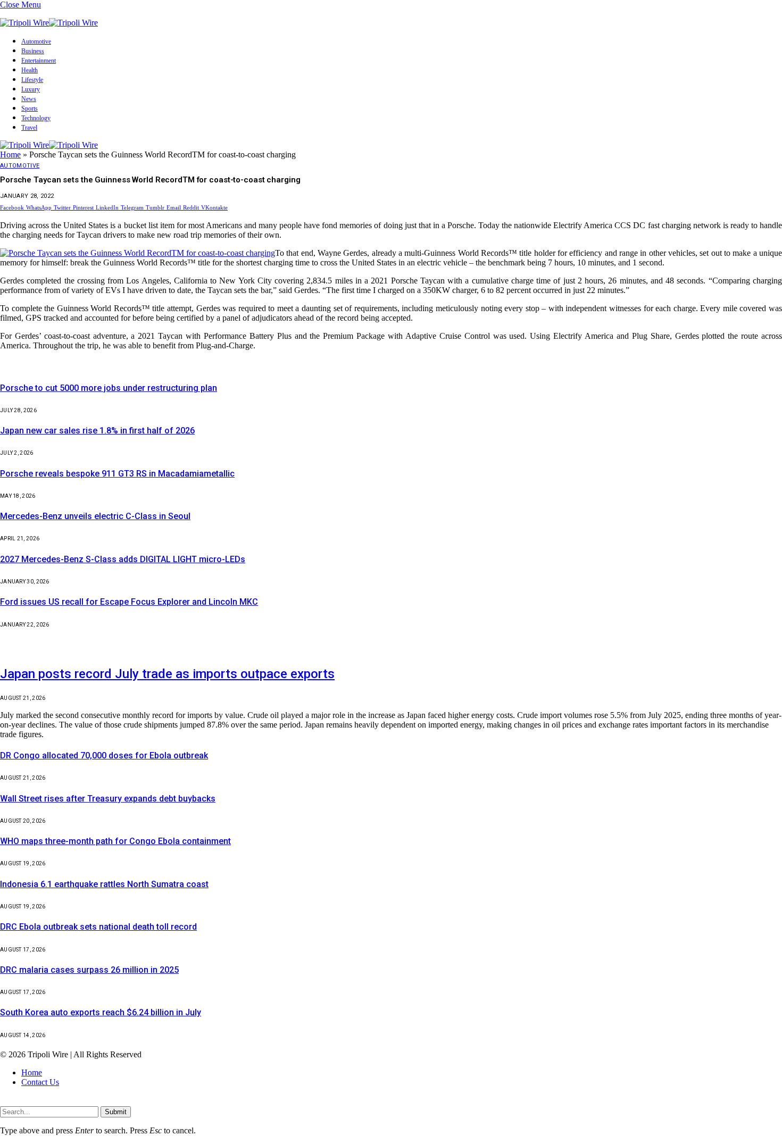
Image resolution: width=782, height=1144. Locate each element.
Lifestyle (32, 79)
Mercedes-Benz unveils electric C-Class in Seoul (95, 516)
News (28, 99)
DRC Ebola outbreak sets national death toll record (98, 927)
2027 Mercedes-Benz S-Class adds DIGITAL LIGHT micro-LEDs (122, 559)
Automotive (36, 41)
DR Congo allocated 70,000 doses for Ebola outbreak (104, 755)
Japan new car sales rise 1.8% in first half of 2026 (97, 430)
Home (10, 154)
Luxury (30, 89)
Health (29, 70)
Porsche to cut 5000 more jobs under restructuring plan (108, 388)
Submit (116, 1112)
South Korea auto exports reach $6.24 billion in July (100, 1012)
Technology (36, 118)
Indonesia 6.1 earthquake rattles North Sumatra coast (104, 884)
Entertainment (38, 60)
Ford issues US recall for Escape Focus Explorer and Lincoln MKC (129, 602)
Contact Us (40, 1082)
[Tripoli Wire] (49, 22)
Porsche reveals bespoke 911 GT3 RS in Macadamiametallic (117, 474)
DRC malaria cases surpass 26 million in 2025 (89, 970)
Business (32, 51)
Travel (29, 127)
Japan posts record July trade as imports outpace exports (167, 673)
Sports (29, 108)
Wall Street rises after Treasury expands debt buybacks (107, 799)
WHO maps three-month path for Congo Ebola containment (115, 841)
